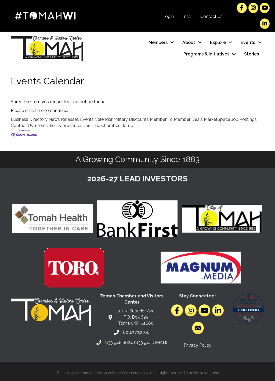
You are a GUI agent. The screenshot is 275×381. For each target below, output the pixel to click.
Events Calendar (96, 119)
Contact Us (211, 16)
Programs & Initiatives (206, 54)
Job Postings (244, 119)
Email (187, 16)
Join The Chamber (102, 125)
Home (127, 125)
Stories (251, 54)
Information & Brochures (58, 125)
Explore (218, 42)
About (188, 42)
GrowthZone (209, 373)
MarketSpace (217, 119)
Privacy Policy (197, 345)
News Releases (64, 119)
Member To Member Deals (176, 119)
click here (34, 110)
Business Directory (29, 119)
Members (158, 42)
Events (248, 42)
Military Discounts (131, 119)
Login (168, 16)
